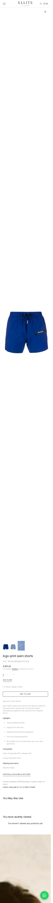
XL (13, 675)
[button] (4, 4)
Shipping (15, 669)
